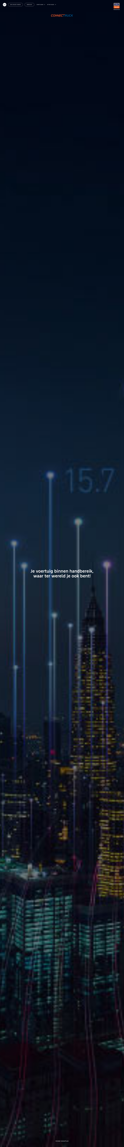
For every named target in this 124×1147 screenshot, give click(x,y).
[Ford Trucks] (117, 6)
